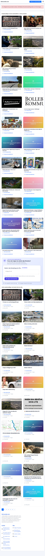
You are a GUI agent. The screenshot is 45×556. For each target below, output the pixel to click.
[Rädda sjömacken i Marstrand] (12, 166)
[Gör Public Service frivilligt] (12, 125)
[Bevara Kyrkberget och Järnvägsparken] (33, 186)
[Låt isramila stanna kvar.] (12, 246)
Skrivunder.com (5, 1)
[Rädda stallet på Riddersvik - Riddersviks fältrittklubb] (12, 186)
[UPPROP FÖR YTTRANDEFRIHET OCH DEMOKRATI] (12, 106)
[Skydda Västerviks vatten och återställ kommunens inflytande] (33, 227)
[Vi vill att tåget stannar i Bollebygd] (33, 105)
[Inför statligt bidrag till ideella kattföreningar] (12, 65)
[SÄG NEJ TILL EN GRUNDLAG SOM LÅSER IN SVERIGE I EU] (33, 126)
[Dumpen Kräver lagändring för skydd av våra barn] (12, 146)
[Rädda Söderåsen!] (33, 65)
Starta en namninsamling (35, 1)
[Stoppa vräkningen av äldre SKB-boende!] (33, 246)
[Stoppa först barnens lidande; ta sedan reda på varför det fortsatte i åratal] (12, 206)
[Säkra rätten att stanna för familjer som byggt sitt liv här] (33, 25)
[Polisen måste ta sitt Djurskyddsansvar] (12, 44)
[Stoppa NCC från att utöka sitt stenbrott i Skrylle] (33, 45)
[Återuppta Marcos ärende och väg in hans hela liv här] (33, 166)
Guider (3, 525)
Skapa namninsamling (12, 278)
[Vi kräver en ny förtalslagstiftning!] (12, 24)
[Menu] (43, 1)
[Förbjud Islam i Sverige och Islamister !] (33, 85)
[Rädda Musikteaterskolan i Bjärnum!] (33, 145)
